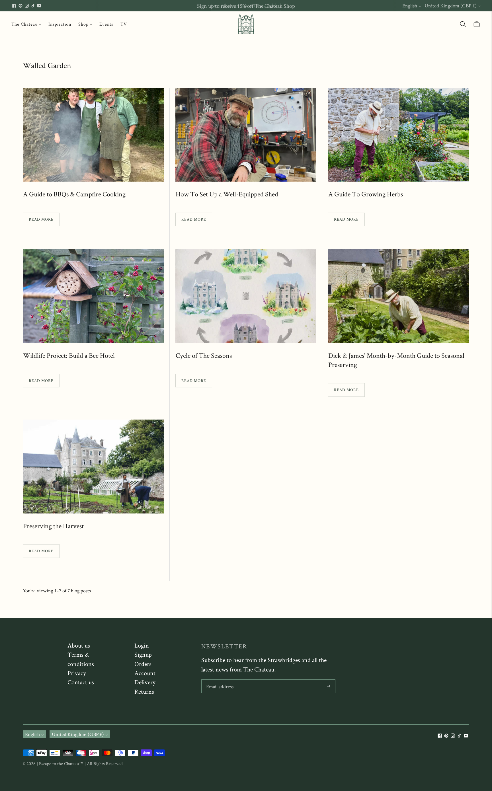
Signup (143, 654)
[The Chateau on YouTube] (39, 6)
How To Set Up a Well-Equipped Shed (227, 194)
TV (123, 24)
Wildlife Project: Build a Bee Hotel (69, 355)
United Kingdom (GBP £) (451, 5)
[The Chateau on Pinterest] (20, 6)
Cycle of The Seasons (204, 355)
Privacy (76, 673)
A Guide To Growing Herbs (365, 194)
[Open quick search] (463, 24)
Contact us (80, 682)
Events (106, 24)
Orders (142, 664)
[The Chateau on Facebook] (14, 6)
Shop (83, 24)
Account (144, 673)
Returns (144, 691)
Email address (219, 680)
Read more (41, 219)
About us (78, 645)
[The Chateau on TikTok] (33, 6)
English (409, 5)
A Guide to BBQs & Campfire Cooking (74, 194)
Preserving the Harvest (53, 525)
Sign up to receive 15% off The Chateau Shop (246, 5)
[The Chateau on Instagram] (27, 6)
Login (141, 645)
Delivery (144, 682)
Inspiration (59, 24)
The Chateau (24, 24)
